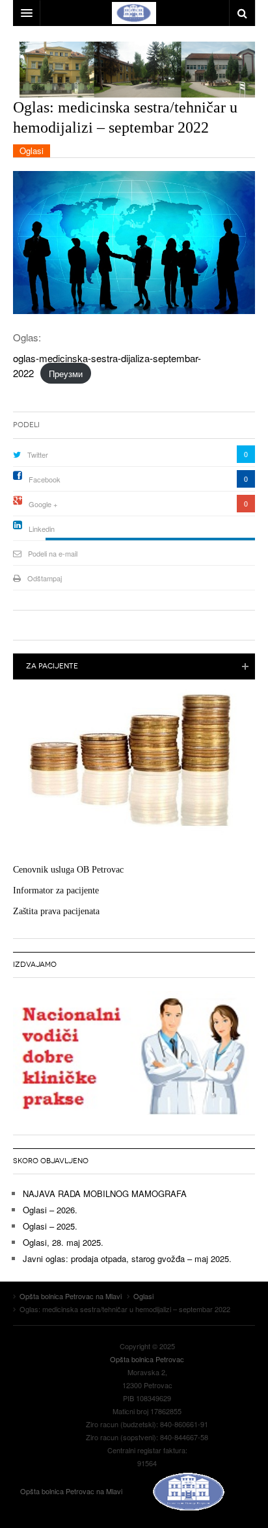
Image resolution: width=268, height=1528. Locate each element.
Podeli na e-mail (52, 553)
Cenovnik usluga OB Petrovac (68, 870)
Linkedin (42, 528)
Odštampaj (44, 578)
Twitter (37, 454)
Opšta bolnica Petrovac (147, 1359)
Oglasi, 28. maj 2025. (63, 1242)
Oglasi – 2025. (50, 1226)
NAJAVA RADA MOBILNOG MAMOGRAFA (105, 1193)
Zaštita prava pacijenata (56, 911)
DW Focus (134, 13)
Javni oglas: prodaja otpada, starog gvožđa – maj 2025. (127, 1258)
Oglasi (32, 150)
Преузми (66, 373)
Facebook (44, 479)
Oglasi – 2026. (50, 1210)
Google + (43, 504)
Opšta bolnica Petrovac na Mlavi (72, 1491)
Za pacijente (52, 666)
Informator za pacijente (56, 890)
